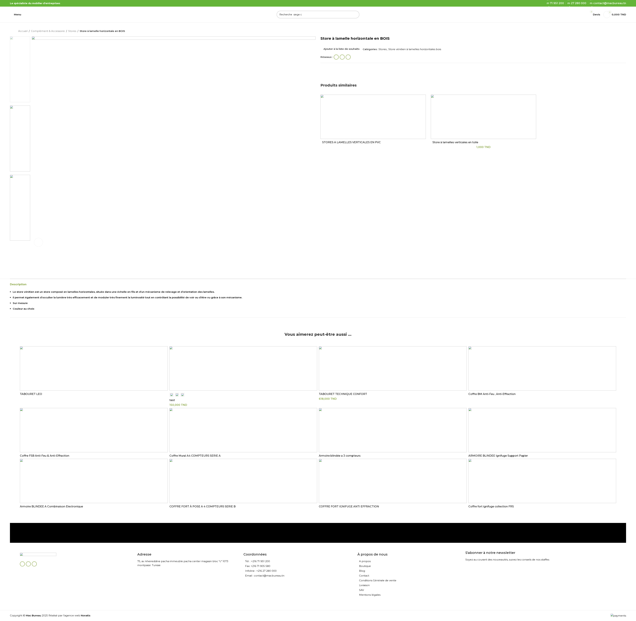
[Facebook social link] (336, 57)
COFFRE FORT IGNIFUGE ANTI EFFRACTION (349, 506)
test (172, 400)
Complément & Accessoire (48, 31)
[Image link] (38, 555)
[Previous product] (609, 31)
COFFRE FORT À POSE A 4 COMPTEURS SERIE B (202, 506)
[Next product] (616, 31)
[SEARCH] (355, 14)
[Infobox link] (39, 533)
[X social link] (342, 57)
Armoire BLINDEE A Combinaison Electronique (51, 506)
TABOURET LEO (31, 394)
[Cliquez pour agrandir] (38, 242)
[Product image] (373, 117)
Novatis (85, 615)
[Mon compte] (582, 14)
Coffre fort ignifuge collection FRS (491, 506)
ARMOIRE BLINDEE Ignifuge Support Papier (498, 455)
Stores (72, 31)
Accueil (22, 31)
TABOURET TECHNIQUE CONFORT (343, 394)
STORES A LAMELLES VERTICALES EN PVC (351, 142)
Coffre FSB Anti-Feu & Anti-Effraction (44, 455)
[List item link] (298, 561)
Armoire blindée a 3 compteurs (340, 455)
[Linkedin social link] (348, 57)
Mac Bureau (33, 615)
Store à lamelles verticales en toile (455, 142)
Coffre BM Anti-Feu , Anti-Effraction (492, 394)
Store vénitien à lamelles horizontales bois (414, 49)
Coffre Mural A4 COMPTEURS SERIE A (195, 455)
